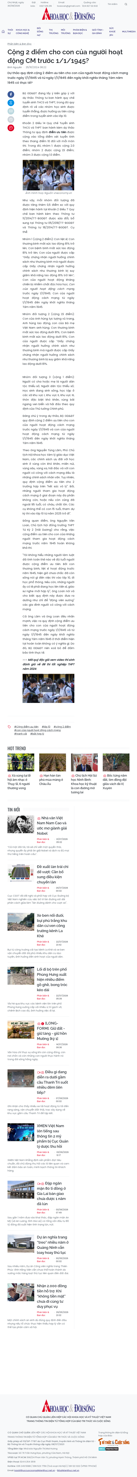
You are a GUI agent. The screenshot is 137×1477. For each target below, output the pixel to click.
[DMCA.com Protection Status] (108, 1448)
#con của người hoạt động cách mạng (37, 730)
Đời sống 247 (40, 31)
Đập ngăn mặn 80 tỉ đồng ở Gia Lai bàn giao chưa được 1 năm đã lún (51, 1193)
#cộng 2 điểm (62, 726)
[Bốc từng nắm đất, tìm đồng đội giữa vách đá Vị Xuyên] (116, 762)
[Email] (11, 111)
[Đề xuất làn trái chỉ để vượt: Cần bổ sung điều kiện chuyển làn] (21, 873)
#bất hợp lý (37, 733)
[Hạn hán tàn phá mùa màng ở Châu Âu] (52, 762)
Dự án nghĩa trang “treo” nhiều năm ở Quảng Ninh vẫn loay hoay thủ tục (52, 1245)
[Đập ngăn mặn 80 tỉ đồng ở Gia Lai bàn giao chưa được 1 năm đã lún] (21, 1190)
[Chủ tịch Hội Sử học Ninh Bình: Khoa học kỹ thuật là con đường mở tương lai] (84, 762)
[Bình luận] (11, 128)
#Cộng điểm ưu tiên (26, 726)
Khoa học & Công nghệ (23, 31)
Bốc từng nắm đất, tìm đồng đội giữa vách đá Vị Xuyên (115, 782)
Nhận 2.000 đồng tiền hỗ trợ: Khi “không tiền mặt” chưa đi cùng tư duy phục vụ (52, 1296)
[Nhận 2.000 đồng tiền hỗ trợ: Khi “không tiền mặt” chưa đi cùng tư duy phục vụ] (21, 1292)
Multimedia (129, 31)
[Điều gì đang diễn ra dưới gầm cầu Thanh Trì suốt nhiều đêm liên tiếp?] (21, 1078)
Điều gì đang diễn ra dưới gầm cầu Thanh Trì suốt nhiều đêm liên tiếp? (52, 1082)
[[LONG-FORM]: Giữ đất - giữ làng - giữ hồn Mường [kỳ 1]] (21, 1030)
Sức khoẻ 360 (112, 31)
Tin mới (14, 809)
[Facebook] (11, 94)
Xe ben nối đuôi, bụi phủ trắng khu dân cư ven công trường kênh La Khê (52, 925)
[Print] (11, 119)
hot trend (17, 748)
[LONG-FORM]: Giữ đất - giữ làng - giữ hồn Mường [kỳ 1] (52, 1031)
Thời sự (10, 31)
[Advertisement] (72, 1358)
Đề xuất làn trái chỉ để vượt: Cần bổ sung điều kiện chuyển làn (52, 874)
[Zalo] (11, 102)
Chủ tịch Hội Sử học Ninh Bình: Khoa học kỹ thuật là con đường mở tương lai (84, 784)
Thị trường (53, 31)
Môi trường (65, 31)
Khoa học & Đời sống (68, 14)
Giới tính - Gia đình (98, 31)
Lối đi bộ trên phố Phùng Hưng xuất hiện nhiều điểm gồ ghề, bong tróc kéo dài (52, 979)
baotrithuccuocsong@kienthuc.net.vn (34, 1470)
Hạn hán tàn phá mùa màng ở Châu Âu (51, 780)
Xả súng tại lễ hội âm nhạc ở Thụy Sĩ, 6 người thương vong (19, 782)
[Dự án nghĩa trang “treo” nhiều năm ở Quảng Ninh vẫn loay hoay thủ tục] (21, 1244)
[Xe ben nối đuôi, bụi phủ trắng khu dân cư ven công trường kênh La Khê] (21, 922)
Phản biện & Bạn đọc (80, 31)
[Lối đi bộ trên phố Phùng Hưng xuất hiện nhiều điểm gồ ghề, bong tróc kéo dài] (21, 976)
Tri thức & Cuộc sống (113, 1442)
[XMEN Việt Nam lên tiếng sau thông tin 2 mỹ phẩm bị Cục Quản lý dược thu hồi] (21, 1132)
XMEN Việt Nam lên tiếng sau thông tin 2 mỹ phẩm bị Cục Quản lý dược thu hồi (52, 1136)
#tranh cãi (20, 733)
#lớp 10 (46, 726)
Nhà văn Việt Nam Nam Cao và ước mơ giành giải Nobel (52, 826)
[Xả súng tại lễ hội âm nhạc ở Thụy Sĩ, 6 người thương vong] (21, 762)
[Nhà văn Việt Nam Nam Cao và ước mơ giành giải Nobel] (21, 824)
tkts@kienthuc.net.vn (68, 1470)
